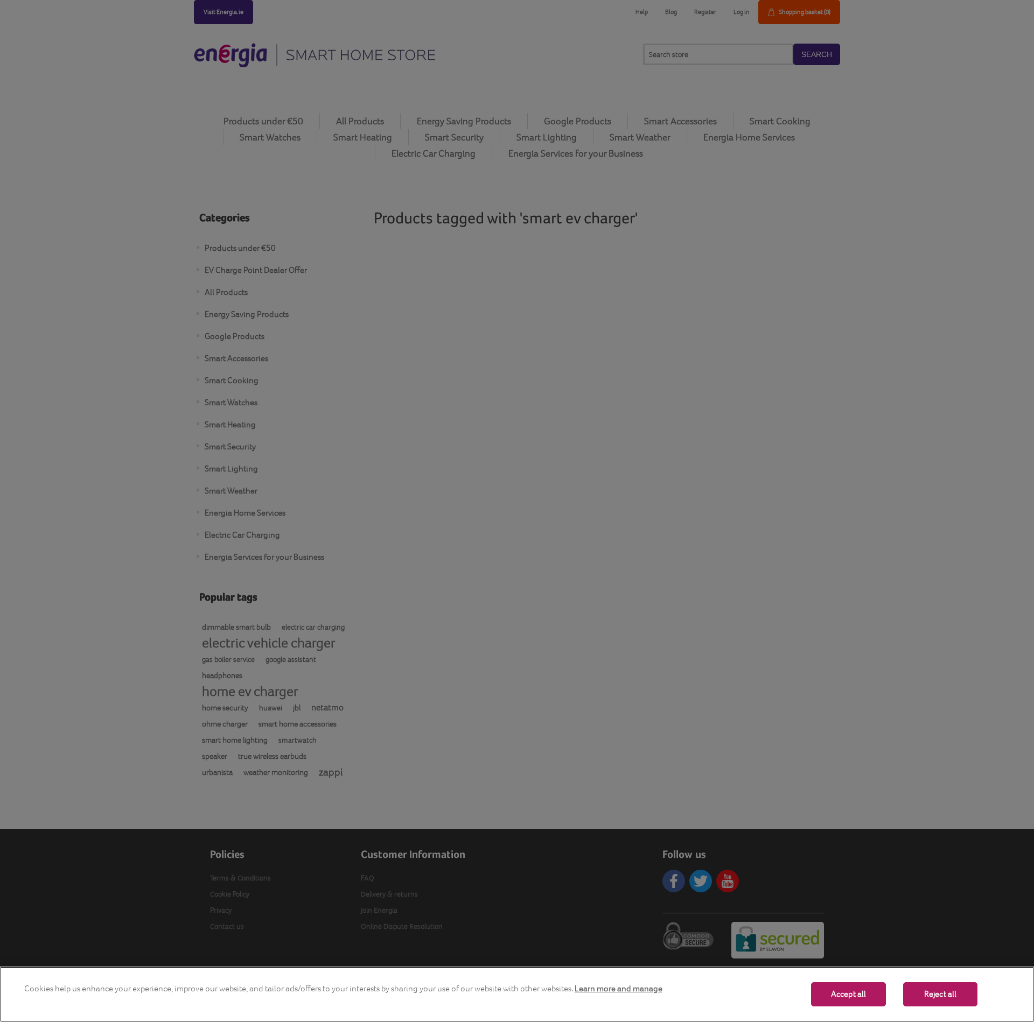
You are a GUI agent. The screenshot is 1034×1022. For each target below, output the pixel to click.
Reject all (940, 994)
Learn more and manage (618, 988)
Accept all (849, 994)
